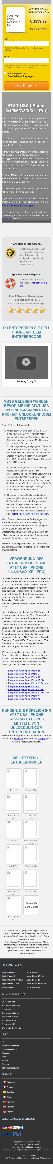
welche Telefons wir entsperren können (30, 513)
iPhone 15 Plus (35, 976)
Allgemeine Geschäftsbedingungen (27, 1147)
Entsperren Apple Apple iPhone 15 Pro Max (28, 683)
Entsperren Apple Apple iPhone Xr (24, 698)
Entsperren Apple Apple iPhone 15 (24, 676)
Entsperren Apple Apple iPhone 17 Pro (26, 689)
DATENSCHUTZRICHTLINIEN (26, 1144)
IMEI (6, 39)
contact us (6, 218)
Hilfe (4, 1041)
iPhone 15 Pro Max (12, 979)
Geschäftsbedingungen (21, 76)
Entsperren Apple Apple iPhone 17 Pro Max (28, 692)
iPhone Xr (33, 987)
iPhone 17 (33, 979)
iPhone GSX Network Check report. (18, 205)
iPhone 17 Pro (10, 983)
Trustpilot (42, 738)
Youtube (5, 1060)
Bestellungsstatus (9, 1049)
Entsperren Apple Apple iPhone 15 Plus (26, 680)
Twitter (4, 1056)
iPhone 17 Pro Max (36, 983)
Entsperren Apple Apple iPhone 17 (24, 686)
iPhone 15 (8, 976)
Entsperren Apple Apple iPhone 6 (23, 673)
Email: (7, 56)
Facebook (18, 738)
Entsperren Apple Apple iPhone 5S (24, 670)
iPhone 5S (8, 972)
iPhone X (8, 987)
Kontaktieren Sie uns (10, 1045)
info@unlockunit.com (10, 1067)
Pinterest (5, 1064)
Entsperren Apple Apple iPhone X (23, 695)
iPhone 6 (32, 972)
